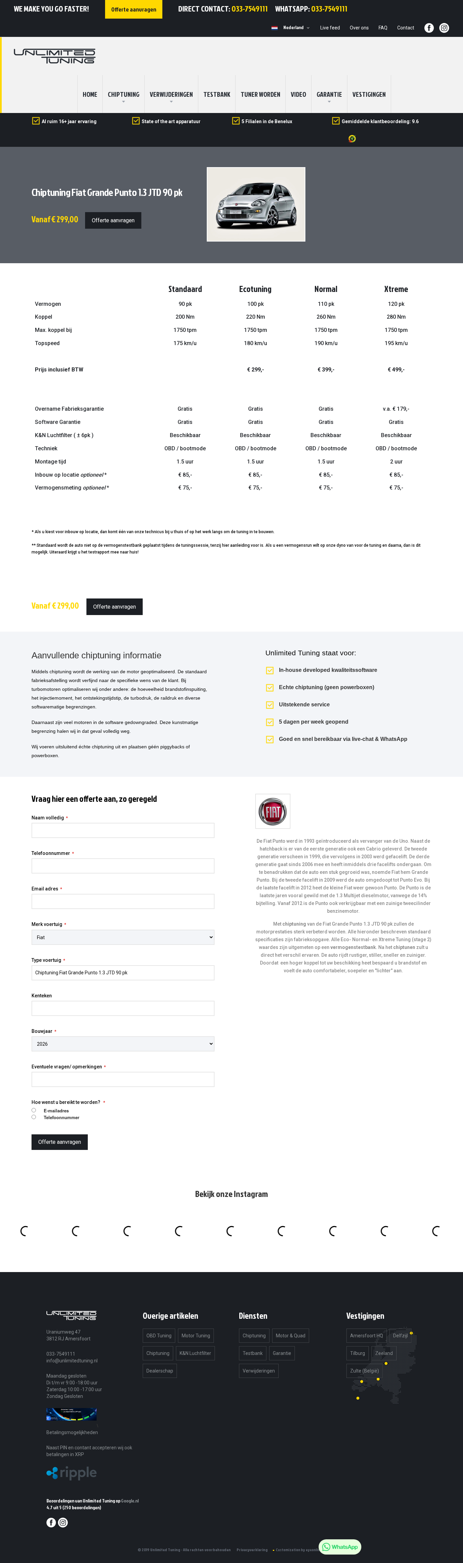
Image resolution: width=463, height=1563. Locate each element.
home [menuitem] (90, 94)
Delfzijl (400, 1335)
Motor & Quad (290, 1335)
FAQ (383, 27)
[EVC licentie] (71, 1425)
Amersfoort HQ (366, 1335)
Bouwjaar (42, 1031)
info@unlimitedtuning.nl (72, 1360)
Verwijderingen (171, 94)
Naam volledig (48, 817)
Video (298, 94)
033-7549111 (250, 8)
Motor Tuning (196, 1335)
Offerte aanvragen (113, 220)
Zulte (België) (364, 1371)
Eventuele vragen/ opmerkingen (67, 1066)
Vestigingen (369, 94)
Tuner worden (260, 94)
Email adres (45, 888)
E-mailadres (56, 1111)
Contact (405, 27)
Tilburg (357, 1353)
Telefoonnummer (51, 853)
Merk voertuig (47, 924)
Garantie (329, 94)
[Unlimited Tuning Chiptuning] (55, 56)
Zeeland (384, 1353)
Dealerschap (159, 1371)
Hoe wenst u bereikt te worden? (66, 1102)
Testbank (216, 94)
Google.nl (130, 1500)
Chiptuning (157, 1353)
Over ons (359, 27)
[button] (297, 27)
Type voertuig (46, 960)
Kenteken (42, 995)
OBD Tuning (159, 1335)
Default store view (274, 28)
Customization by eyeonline (299, 1550)
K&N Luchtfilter (195, 1353)
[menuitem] (123, 94)
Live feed (330, 27)
